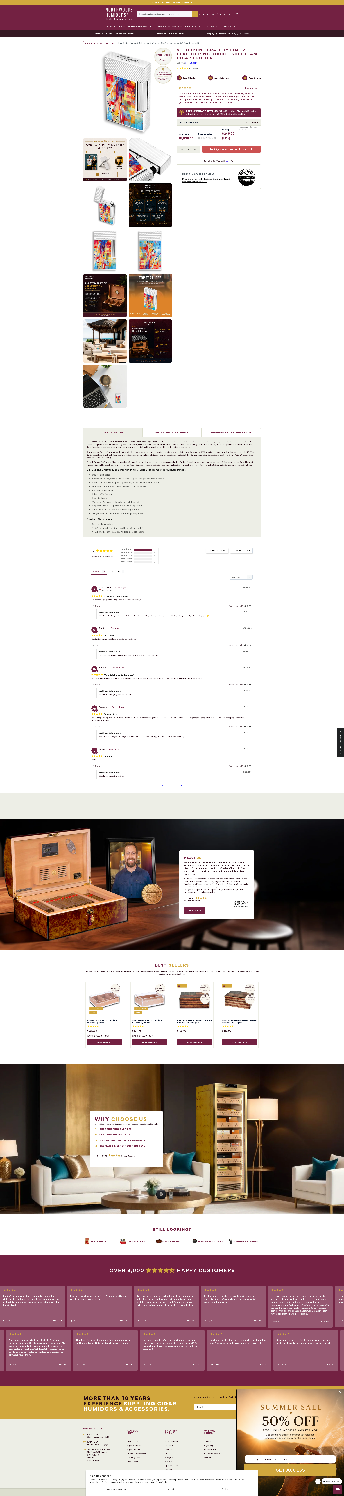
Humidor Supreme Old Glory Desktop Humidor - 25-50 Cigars (194, 1021)
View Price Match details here (194, 182)
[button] (114, 26)
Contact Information (213, 1453)
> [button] (181, 785)
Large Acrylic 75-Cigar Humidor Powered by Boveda (102, 1021)
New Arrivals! (133, 1441)
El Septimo (169, 1457)
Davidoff (168, 1449)
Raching (168, 1470)
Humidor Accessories (136, 1453)
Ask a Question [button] (218, 551)
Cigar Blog (208, 1445)
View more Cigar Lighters (99, 43)
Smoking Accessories (136, 1457)
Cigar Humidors (134, 1449)
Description (113, 432)
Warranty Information (231, 432)
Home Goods (132, 1461)
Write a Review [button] (243, 551)
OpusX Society (171, 1466)
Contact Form (210, 1449)
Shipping (242, 127)
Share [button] (97, 606)
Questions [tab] (115, 571)
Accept (170, 1489)
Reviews (207, 1457)
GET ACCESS (290, 1470)
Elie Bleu (169, 1461)
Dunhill (168, 1453)
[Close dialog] (340, 1392)
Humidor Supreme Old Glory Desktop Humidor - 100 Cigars (239, 1021)
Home (120, 43)
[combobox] (167, 14)
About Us (208, 1441)
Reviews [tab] (97, 571)
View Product (104, 1042)
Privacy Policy (162, 1482)
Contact (100, 1444)
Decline (225, 1489)
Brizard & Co (170, 1445)
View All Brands (171, 1441)
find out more (195, 910)
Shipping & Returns (172, 432)
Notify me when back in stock (231, 149)
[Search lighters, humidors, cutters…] (195, 14)
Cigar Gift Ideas (134, 1445)
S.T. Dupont (131, 43)
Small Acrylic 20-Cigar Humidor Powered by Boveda (147, 1021)
